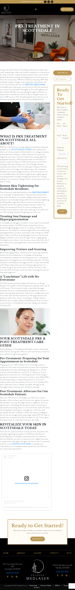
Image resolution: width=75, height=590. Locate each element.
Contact (54, 553)
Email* (59, 135)
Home (6, 553)
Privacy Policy (46, 585)
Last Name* (65, 124)
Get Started (67, 9)
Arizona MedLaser (10, 507)
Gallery (37, 553)
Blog (69, 553)
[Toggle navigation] (36, 9)
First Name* (59, 124)
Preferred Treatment (60, 148)
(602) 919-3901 (26, 1)
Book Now (37, 539)
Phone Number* (66, 136)
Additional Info (62, 158)
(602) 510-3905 (38, 1)
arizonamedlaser (25, 507)
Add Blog (62, 73)
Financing (33, 585)
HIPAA (57, 585)
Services (21, 553)
